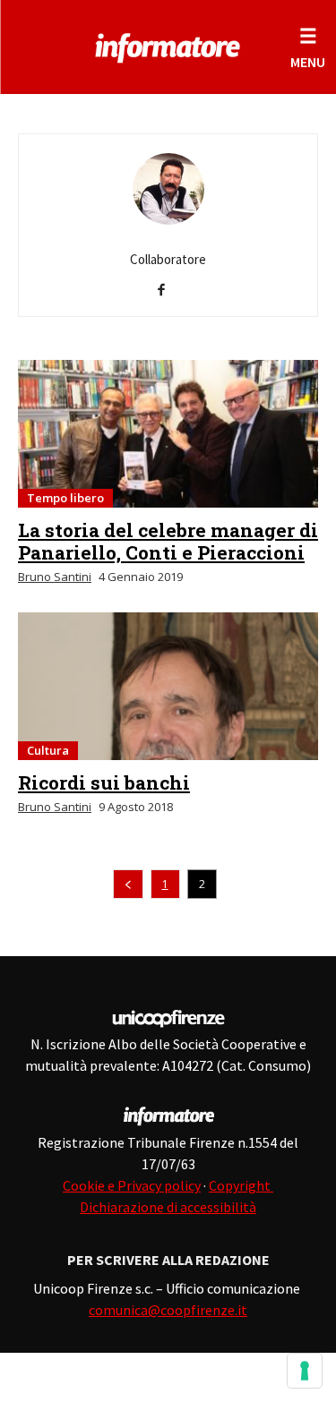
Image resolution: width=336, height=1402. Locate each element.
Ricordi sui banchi (104, 782)
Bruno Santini (54, 576)
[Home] (168, 45)
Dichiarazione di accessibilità (168, 1207)
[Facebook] (168, 291)
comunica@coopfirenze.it (168, 1310)
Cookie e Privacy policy (132, 1185)
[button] (307, 47)
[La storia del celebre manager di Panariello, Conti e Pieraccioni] (168, 434)
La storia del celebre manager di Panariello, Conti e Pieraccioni (168, 541)
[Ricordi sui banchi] (168, 686)
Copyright (241, 1185)
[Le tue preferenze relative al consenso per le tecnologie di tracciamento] (305, 1371)
